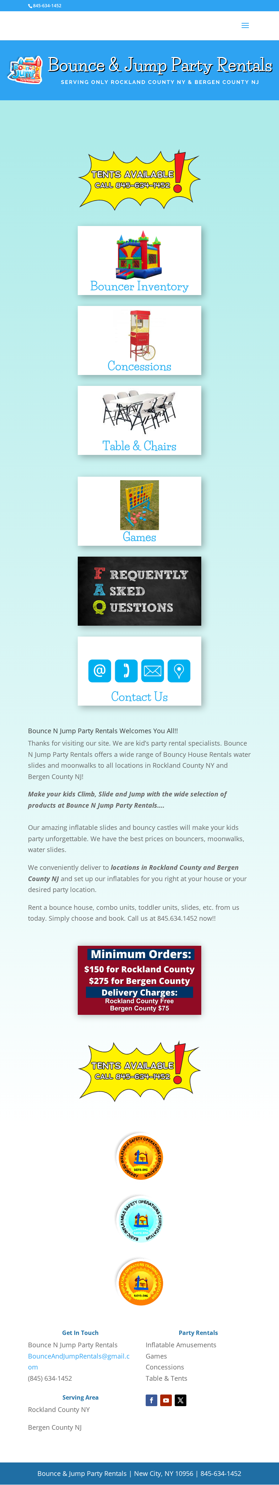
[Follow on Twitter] (180, 1400)
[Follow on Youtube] (166, 1400)
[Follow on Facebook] (151, 1400)
